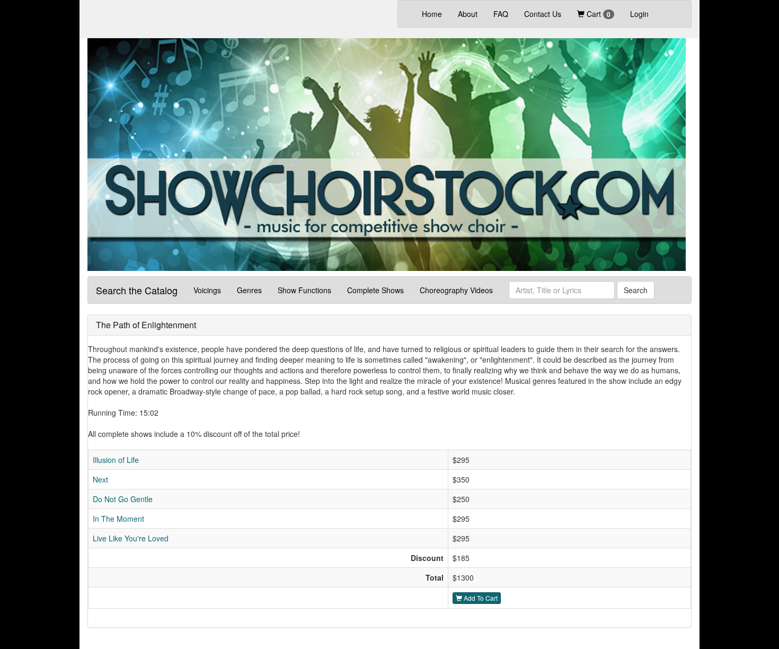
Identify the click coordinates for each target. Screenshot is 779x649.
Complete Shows (375, 290)
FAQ (500, 13)
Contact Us (542, 13)
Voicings (207, 290)
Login (639, 13)
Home (436, 13)
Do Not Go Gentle (123, 499)
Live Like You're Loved (131, 538)
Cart (597, 13)
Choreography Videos (456, 290)
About (467, 13)
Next (100, 479)
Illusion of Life (116, 459)
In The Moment (118, 518)
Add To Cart (480, 597)
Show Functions (304, 290)
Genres (249, 290)
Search (636, 290)
